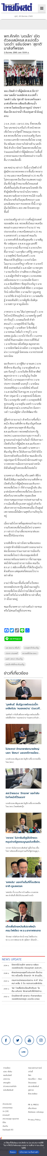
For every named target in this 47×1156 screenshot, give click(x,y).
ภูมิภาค (31, 1090)
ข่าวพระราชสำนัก (9, 1086)
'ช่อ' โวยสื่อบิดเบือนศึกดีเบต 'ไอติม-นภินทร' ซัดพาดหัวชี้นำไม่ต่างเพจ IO (26, 989)
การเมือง (6, 1068)
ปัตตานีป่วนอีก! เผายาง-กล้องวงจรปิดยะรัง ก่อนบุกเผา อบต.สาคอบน (27, 966)
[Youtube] (29, 1040)
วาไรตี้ (30, 1071)
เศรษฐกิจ (6, 1082)
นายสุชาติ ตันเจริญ (31, 648)
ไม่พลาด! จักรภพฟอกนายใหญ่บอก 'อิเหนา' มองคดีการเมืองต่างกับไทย (22, 753)
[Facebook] (6, 1040)
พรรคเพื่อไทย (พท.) (29, 653)
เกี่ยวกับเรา (32, 1108)
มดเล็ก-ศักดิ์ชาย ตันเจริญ (15, 664)
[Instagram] (41, 1040)
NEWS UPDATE (12, 959)
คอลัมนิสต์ (7, 1075)
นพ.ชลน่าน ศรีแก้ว (13, 648)
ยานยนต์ (6, 1115)
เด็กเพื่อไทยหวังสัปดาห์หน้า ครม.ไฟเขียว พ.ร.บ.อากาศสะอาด (23, 928)
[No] (43, 1147)
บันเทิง (5, 1126)
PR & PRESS (33, 1104)
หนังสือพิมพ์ (8, 1090)
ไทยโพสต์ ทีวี (8, 1129)
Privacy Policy (34, 1119)
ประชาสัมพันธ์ (33, 1086)
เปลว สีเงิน (7, 1071)
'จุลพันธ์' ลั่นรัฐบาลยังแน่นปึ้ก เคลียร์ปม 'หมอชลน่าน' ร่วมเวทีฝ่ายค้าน (23, 708)
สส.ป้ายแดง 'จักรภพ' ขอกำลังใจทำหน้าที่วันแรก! (22, 795)
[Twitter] (17, 1040)
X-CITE (6, 1111)
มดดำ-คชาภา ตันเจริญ (14, 659)
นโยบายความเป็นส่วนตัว (29, 1152)
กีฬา (29, 1075)
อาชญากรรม (8, 1107)
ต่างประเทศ (7, 1104)
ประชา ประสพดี (12, 653)
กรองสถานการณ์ (35, 1068)
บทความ (6, 1079)
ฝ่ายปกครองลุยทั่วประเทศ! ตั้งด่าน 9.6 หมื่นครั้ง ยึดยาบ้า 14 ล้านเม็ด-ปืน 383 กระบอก (27, 974)
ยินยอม (13, 1152)
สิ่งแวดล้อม (32, 1093)
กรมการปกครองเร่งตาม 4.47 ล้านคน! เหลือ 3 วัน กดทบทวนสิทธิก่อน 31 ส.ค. (27, 982)
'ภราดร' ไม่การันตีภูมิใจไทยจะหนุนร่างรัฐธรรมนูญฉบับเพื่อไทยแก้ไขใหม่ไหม (23, 842)
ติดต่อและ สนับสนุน (36, 1112)
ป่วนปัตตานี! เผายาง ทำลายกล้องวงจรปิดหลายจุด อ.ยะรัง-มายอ (27, 997)
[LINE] (23, 1052)
